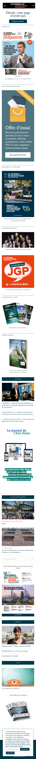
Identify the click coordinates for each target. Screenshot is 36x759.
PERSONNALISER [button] (12, 749)
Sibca (4, 524)
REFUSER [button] (10, 753)
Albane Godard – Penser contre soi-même (16, 646)
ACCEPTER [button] (25, 749)
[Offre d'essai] (18, 126)
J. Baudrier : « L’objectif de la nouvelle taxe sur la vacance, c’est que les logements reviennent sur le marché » (18, 405)
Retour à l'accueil (18, 21)
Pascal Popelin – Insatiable (10, 656)
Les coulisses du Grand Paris (10, 688)
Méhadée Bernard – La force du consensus (15, 651)
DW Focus (19, 5)
